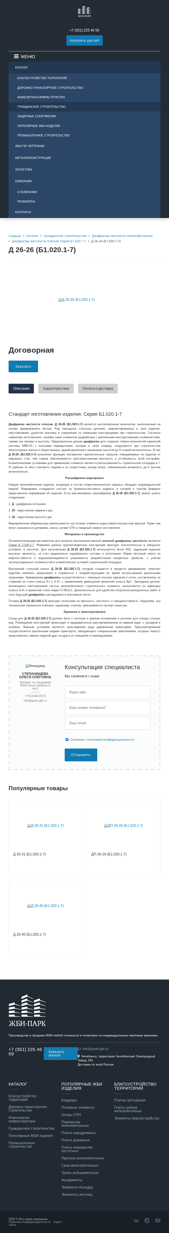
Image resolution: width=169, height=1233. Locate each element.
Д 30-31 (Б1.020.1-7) (29, 854)
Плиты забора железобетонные (128, 1109)
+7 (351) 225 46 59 (84, 30)
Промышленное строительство (43, 135)
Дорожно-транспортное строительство (50, 87)
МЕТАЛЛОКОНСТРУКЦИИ (33, 158)
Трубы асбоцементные (80, 1173)
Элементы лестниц (76, 1194)
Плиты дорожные (75, 1140)
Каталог (21, 67)
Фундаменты (71, 1180)
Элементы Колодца (77, 1187)
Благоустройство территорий (42, 78)
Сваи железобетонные (79, 1165)
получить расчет (84, 40)
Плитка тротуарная (129, 1100)
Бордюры (69, 1100)
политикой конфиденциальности (110, 739)
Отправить (81, 755)
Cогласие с (102, 739)
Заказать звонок (56, 1053)
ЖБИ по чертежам (29, 146)
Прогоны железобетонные (82, 1158)
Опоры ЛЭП (71, 1115)
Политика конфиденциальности (30, 1222)
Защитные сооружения (36, 116)
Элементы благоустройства (136, 1118)
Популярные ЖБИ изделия (38, 126)
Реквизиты (26, 201)
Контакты (23, 212)
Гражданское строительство (41, 106)
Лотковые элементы (78, 1107)
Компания (23, 181)
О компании (27, 192)
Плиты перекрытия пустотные (77, 1149)
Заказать (23, 366)
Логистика (23, 169)
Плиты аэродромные (78, 1133)
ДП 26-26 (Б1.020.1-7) (109, 854)
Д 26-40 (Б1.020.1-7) (29, 934)
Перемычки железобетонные (75, 1123)
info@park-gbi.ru (35, 700)
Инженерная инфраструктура (41, 97)
